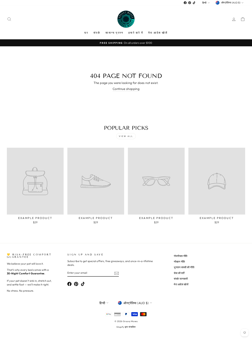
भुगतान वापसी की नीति (184, 267)
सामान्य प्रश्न (114, 32)
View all (126, 136)
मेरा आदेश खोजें (158, 32)
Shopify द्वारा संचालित (126, 326)
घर (86, 32)
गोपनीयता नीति (180, 256)
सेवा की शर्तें (179, 273)
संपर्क (96, 32)
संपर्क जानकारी (181, 278)
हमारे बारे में (135, 32)
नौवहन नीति (179, 261)
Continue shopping (126, 89)
